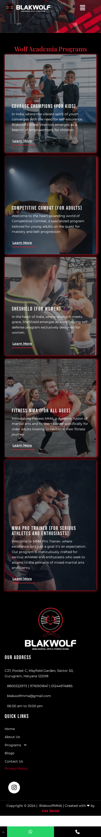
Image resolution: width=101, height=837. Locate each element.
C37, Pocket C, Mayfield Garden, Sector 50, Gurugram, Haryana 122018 (39, 673)
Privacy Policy (17, 768)
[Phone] (77, 831)
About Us (12, 737)
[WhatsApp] (30, 831)
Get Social (50, 811)
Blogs (9, 753)
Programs (13, 745)
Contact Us (14, 761)
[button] (82, 8)
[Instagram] (14, 787)
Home (10, 729)
